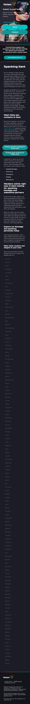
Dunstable (8, 345)
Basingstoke (8, 428)
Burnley (7, 376)
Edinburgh (8, 421)
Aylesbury (8, 259)
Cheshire (7, 438)
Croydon (7, 400)
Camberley (8, 615)
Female (15, 32)
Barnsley (7, 425)
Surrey (7, 442)
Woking (7, 660)
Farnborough (8, 349)
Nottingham (8, 459)
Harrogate (8, 584)
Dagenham (8, 445)
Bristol (7, 266)
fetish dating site (9, 128)
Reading (7, 594)
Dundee (7, 452)
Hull (6, 483)
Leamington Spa (9, 328)
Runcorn (7, 663)
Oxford (7, 480)
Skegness (8, 366)
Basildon (7, 601)
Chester (7, 608)
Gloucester (8, 577)
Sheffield (7, 432)
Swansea (7, 466)
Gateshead (8, 566)
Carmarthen (8, 407)
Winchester (8, 394)
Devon (7, 387)
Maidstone (8, 525)
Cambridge (8, 269)
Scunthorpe (8, 542)
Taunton (7, 649)
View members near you (15, 57)
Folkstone (8, 297)
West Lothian (9, 307)
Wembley (7, 397)
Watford (7, 559)
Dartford (7, 591)
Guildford (7, 587)
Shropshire (8, 300)
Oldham (7, 404)
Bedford (7, 570)
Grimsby (7, 573)
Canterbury (8, 273)
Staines (7, 390)
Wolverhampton (9, 380)
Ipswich (7, 521)
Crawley (7, 497)
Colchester (8, 580)
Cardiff (7, 435)
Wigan (7, 304)
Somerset (8, 539)
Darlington (8, 604)
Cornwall (7, 456)
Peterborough (9, 293)
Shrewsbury (8, 622)
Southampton (9, 283)
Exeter (7, 642)
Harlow (7, 352)
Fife (6, 553)
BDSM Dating (18, 681)
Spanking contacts (9, 683)
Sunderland (8, 463)
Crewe (7, 276)
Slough (7, 515)
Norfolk (7, 490)
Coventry (7, 470)
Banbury (7, 632)
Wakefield (8, 629)
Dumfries (7, 646)
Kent (6, 286)
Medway (7, 635)
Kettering (8, 639)
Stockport (8, 535)
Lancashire (8, 487)
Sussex (7, 279)
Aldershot (8, 532)
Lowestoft (8, 338)
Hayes (7, 611)
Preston (7, 342)
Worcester (8, 597)
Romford (7, 324)
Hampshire (8, 290)
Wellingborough (9, 317)
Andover (7, 262)
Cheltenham (8, 518)
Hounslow (8, 511)
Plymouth (8, 625)
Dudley (7, 501)
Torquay (7, 653)
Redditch (7, 494)
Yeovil (6, 335)
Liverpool (7, 411)
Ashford (7, 355)
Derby (6, 449)
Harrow (7, 508)
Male (15, 27)
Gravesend (8, 331)
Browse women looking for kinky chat (15, 147)
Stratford (8, 369)
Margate (7, 528)
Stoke (7, 504)
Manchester (8, 418)
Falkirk (7, 473)
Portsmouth (8, 556)
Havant (7, 383)
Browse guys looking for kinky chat (15, 153)
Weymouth (8, 656)
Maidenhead (8, 373)
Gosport (7, 476)
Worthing (7, 314)
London (7, 414)
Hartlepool (8, 546)
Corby (6, 311)
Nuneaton (8, 618)
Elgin (6, 321)
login (24, 3)
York (6, 563)
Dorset (7, 362)
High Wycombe (9, 359)
